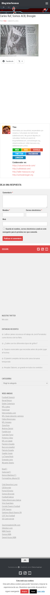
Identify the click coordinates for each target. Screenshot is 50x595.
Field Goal (5, 410)
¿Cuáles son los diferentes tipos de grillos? (20, 343)
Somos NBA (6, 534)
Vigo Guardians (7, 503)
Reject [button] (33, 591)
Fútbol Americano (9, 419)
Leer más (41, 591)
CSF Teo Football (8, 515)
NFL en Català (7, 441)
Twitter (19, 154)
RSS (26, 150)
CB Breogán (6, 487)
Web (17, 150)
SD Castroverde (8, 519)
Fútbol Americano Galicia (11, 500)
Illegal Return (7, 400)
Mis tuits (5, 319)
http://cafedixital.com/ (21, 168)
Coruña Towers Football (11, 506)
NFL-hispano (6, 422)
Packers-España (8, 444)
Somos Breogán (8, 494)
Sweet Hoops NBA (9, 537)
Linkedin (19, 157)
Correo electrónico (34, 210)
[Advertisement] (25, 92)
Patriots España (8, 450)
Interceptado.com (9, 413)
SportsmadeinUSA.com (11, 525)
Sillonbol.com (7, 528)
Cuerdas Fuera (7, 435)
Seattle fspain (7, 453)
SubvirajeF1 (6, 472)
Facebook (33, 154)
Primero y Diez (7, 438)
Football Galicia (8, 497)
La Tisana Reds (7, 456)
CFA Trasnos (6, 509)
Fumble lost (6, 431)
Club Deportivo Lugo (9, 484)
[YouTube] (46, 249)
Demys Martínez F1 (9, 475)
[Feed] (42, 249)
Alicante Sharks (8, 463)
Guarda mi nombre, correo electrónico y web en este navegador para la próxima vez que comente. (24, 230)
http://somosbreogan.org (22, 175)
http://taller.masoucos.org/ (23, 172)
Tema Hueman (37, 567)
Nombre (6, 210)
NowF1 (4, 469)
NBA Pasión (6, 531)
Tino (5, 21)
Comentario (8, 193)
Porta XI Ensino (7, 491)
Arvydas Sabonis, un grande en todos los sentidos (23, 367)
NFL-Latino (6, 407)
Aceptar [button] (24, 591)
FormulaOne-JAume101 (11, 478)
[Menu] (47, 3)
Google (36, 150)
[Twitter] (38, 249)
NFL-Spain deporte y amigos (13, 416)
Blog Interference (10, 3)
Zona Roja (5, 425)
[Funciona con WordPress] (19, 567)
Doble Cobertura (8, 403)
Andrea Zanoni (7, 428)
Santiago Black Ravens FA (12, 512)
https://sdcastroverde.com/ (23, 165)
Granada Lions (7, 459)
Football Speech (8, 397)
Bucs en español (8, 447)
